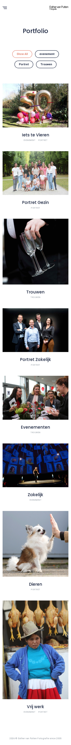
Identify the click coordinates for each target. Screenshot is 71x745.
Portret (24, 64)
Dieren (35, 584)
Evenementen (35, 427)
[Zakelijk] (35, 465)
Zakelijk (35, 495)
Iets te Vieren (35, 135)
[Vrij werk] (35, 649)
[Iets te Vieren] (35, 105)
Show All (22, 54)
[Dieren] (35, 543)
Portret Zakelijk (35, 359)
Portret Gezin (35, 202)
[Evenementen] (35, 397)
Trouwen (46, 64)
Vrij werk (35, 707)
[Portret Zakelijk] (35, 330)
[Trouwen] (35, 251)
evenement (46, 54)
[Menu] (5, 8)
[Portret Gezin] (35, 172)
